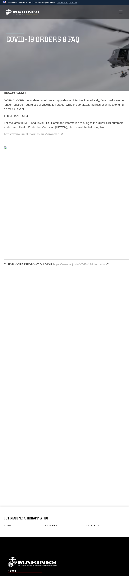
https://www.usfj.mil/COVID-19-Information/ (80, 264)
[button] (68, 2)
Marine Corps (64, 562)
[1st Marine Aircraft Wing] (22, 12)
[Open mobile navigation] (120, 12)
